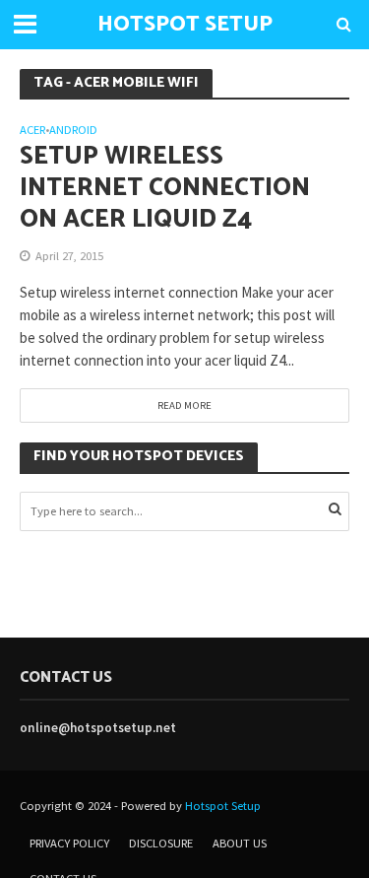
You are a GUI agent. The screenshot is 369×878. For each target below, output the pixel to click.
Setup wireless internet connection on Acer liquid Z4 (165, 188)
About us (240, 843)
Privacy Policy (69, 843)
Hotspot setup (185, 24)
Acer (32, 130)
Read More (184, 405)
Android (73, 130)
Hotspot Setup (223, 805)
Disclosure (161, 843)
